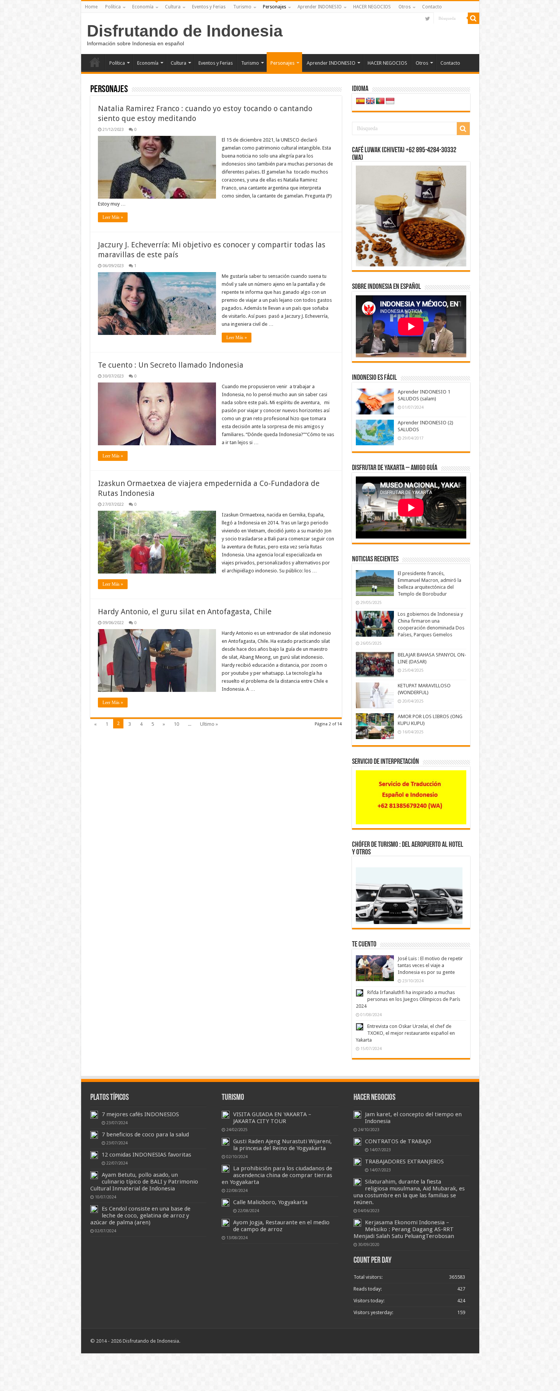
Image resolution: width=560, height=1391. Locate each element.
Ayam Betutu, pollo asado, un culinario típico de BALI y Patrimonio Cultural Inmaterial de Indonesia (144, 1181)
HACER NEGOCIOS (372, 7)
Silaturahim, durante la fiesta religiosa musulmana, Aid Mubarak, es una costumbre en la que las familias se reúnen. (409, 1192)
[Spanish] (360, 101)
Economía (143, 7)
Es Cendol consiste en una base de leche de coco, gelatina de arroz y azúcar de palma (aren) (140, 1215)
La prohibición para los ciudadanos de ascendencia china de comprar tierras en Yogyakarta (277, 1175)
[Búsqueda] (473, 18)
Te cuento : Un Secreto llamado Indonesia (170, 365)
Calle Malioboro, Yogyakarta (270, 1202)
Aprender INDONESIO (320, 7)
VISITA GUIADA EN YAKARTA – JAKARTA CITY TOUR (272, 1118)
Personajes (274, 7)
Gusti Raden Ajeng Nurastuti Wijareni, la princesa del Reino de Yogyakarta (282, 1145)
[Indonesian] (390, 101)
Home (91, 7)
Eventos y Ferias (209, 7)
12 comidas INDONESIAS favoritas (146, 1154)
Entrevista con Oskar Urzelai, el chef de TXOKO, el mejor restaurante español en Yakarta (405, 1033)
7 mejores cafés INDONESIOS (140, 1114)
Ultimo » (209, 724)
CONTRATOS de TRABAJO (398, 1141)
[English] (370, 101)
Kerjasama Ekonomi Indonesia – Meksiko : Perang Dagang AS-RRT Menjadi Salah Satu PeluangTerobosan (404, 1229)
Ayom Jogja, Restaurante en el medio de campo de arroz (281, 1226)
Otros (404, 7)
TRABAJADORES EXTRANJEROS (404, 1161)
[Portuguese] (380, 101)
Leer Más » (112, 217)
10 (176, 724)
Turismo (242, 7)
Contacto (432, 7)
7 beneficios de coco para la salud (145, 1134)
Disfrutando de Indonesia (185, 31)
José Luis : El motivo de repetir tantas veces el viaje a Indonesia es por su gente (430, 965)
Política (113, 7)
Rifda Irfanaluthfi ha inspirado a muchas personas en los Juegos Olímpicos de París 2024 (408, 999)
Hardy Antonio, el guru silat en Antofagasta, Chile (185, 611)
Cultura (173, 7)
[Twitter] (427, 18)
